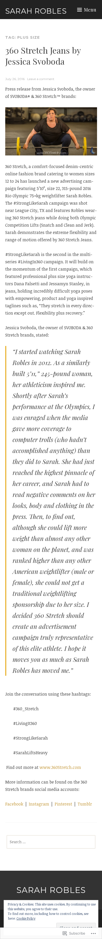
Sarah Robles (36, 11)
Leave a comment (40, 79)
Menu (90, 10)
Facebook (14, 804)
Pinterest (64, 804)
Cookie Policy (25, 918)
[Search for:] (51, 841)
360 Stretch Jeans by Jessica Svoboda (43, 55)
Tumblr (85, 804)
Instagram (39, 804)
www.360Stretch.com (60, 767)
